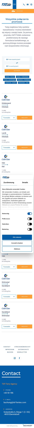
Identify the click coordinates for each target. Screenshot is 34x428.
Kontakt (7, 346)
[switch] (29, 219)
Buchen (10, 352)
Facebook (19, 358)
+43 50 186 (8, 393)
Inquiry (24, 117)
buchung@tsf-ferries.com (15, 402)
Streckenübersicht (22, 346)
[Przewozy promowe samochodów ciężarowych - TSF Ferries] (6, 4)
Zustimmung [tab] (9, 183)
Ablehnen (17, 249)
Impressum (9, 349)
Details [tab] (25, 183)
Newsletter (22, 352)
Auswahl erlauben (17, 243)
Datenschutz (23, 349)
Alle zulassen (17, 237)
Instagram (15, 358)
